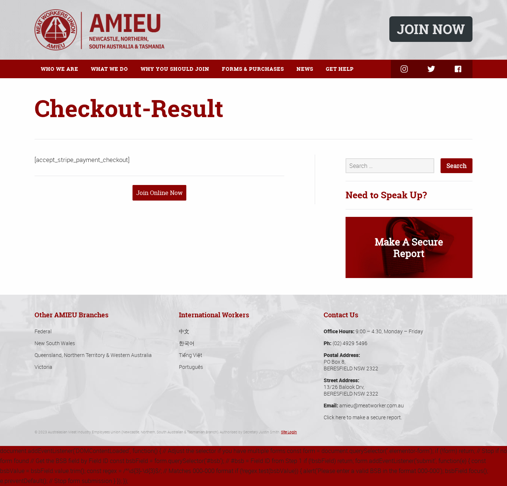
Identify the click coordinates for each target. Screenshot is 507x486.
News (305, 68)
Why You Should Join (175, 68)
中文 (184, 331)
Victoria (43, 366)
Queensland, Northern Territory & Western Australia (93, 354)
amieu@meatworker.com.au (371, 405)
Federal (43, 331)
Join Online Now (159, 193)
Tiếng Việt (190, 354)
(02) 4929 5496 (350, 343)
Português (191, 366)
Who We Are (59, 68)
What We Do (109, 68)
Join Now (431, 29)
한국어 (186, 343)
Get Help (340, 68)
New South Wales (55, 343)
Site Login (289, 432)
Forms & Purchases (253, 68)
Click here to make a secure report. (363, 417)
